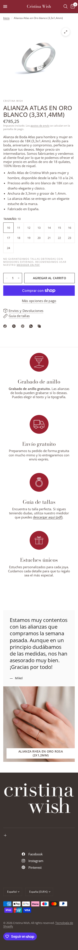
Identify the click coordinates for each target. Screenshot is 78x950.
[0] (72, 6)
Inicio (6, 18)
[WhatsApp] (31, 326)
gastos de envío (40, 125)
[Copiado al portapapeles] (40, 326)
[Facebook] (5, 326)
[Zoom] (66, 32)
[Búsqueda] (65, 6)
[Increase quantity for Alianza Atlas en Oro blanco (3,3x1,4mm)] (18, 278)
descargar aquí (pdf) (47, 517)
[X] (14, 326)
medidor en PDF (28, 264)
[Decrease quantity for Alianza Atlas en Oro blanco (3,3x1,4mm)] (6, 278)
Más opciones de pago (39, 301)
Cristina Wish (39, 6)
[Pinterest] (23, 326)
